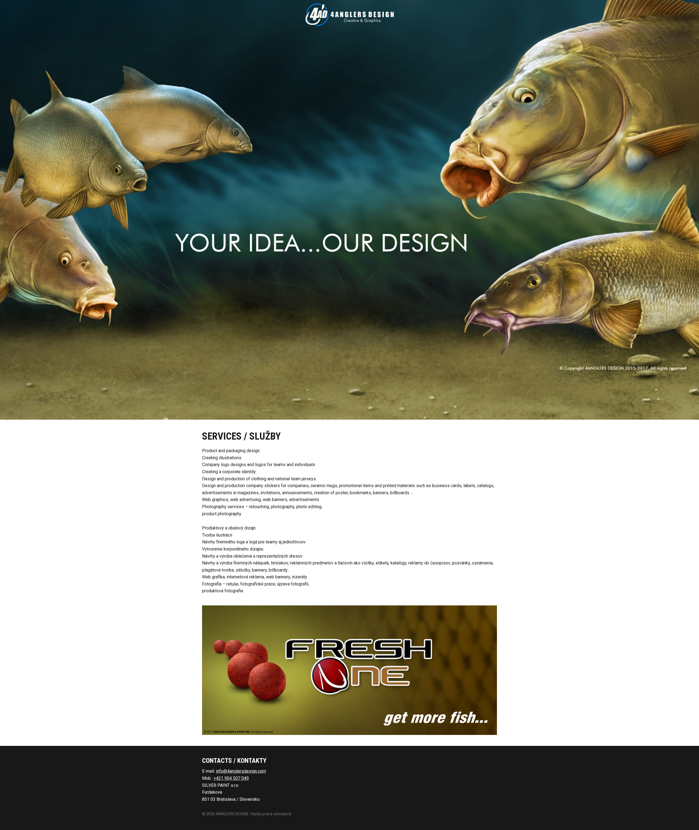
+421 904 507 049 (231, 778)
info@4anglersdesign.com (241, 771)
